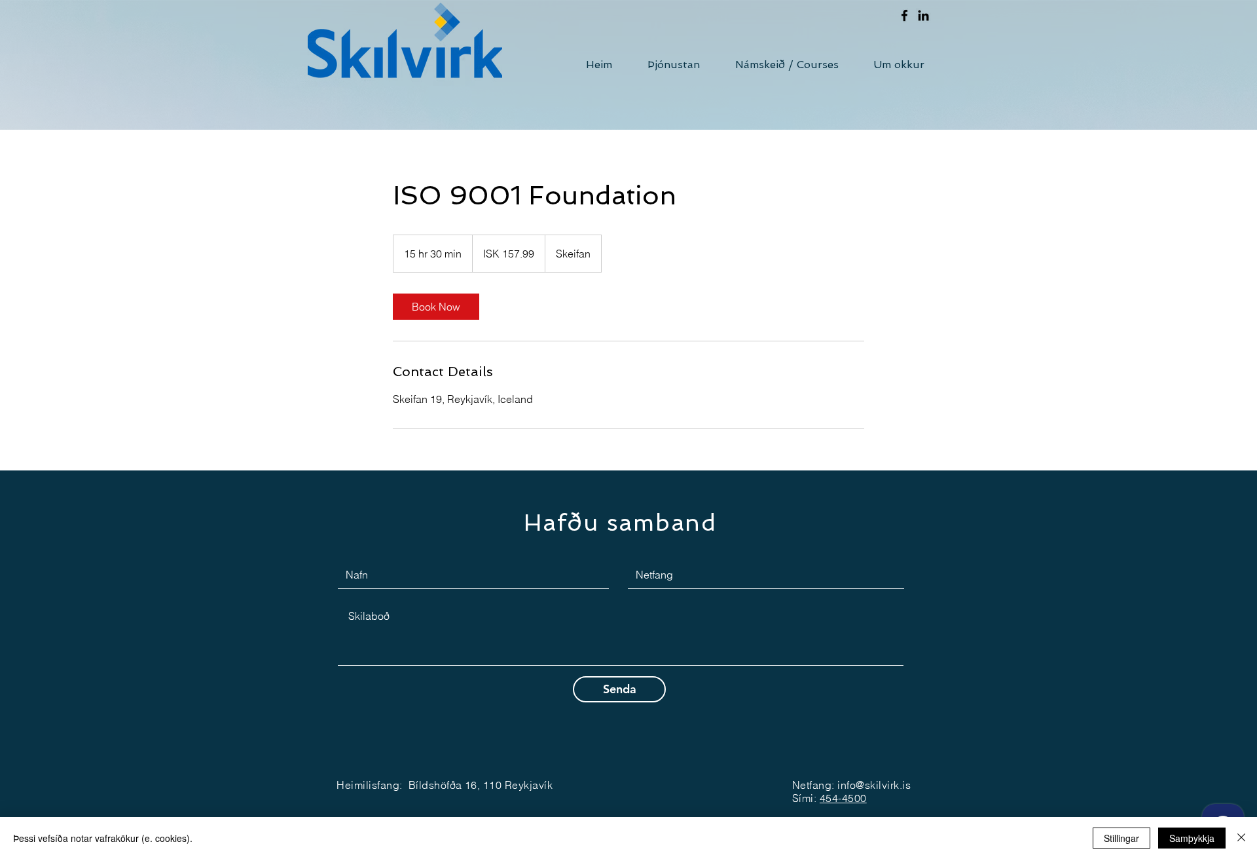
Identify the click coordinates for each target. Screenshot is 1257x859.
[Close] (1241, 838)
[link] (436, 307)
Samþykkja (1191, 838)
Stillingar (1121, 838)
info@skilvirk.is (874, 785)
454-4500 (843, 798)
